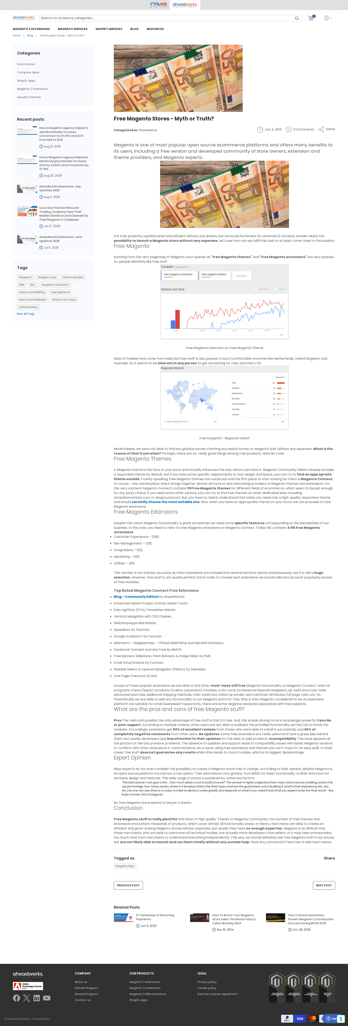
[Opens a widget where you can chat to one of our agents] (333, 1019)
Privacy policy (207, 982)
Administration (28, 307)
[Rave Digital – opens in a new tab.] (159, 5)
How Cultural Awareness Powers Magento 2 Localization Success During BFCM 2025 (311, 919)
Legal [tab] (202, 973)
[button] (185, 5)
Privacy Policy (41, 1019)
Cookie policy (207, 988)
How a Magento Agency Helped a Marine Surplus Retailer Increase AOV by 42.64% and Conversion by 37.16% (64, 163)
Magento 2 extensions (145, 988)
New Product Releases (32, 299)
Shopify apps (138, 1000)
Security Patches (29, 97)
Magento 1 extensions (144, 982)
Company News (28, 72)
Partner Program (86, 988)
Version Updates (73, 277)
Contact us (83, 1000)
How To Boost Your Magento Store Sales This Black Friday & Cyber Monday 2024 (234, 919)
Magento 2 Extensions (32, 89)
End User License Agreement (218, 994)
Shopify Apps (26, 81)
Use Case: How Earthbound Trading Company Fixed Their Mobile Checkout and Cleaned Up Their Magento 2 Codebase (63, 214)
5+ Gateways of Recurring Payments (155, 917)
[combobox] (170, 18)
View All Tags (25, 314)
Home (17, 35)
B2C (32, 284)
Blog (30, 35)
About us (81, 982)
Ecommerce (148, 130)
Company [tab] (83, 973)
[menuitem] (31, 29)
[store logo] (24, 18)
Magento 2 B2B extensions (147, 994)
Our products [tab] (141, 973)
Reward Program (86, 994)
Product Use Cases (64, 299)
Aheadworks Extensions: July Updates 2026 (60, 188)
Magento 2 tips (125, 866)
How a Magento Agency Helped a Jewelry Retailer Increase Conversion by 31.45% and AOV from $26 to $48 (63, 134)
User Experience (60, 292)
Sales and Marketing (32, 292)
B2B (21, 284)
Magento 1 (25, 277)
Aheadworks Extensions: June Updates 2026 (60, 239)
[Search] (297, 18)
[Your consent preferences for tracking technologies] (341, 1019)
